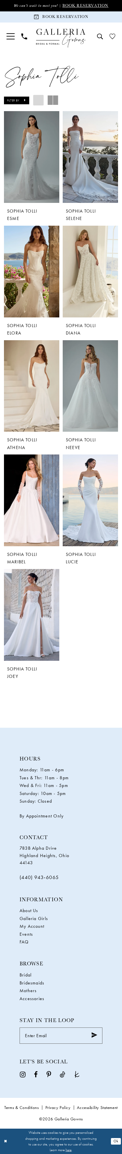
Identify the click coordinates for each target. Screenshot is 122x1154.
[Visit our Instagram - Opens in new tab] (23, 1074)
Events (26, 934)
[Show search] (100, 37)
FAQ (24, 942)
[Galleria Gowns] (61, 38)
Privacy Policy (58, 1107)
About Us (29, 911)
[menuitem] (10, 36)
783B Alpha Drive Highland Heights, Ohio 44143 (44, 855)
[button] (10, 36)
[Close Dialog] (5, 1141)
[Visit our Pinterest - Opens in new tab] (48, 1074)
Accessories (32, 999)
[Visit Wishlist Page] (112, 37)
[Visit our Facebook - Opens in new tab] (36, 1074)
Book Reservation (85, 5)
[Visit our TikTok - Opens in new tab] (63, 1074)
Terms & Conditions (21, 1107)
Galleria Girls (34, 918)
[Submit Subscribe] (95, 1035)
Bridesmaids (32, 983)
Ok (115, 1141)
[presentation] (32, 157)
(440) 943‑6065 (39, 877)
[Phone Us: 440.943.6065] (24, 37)
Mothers (28, 991)
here (68, 1149)
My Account (32, 926)
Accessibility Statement (97, 1107)
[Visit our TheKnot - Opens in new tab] (77, 1074)
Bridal (25, 975)
